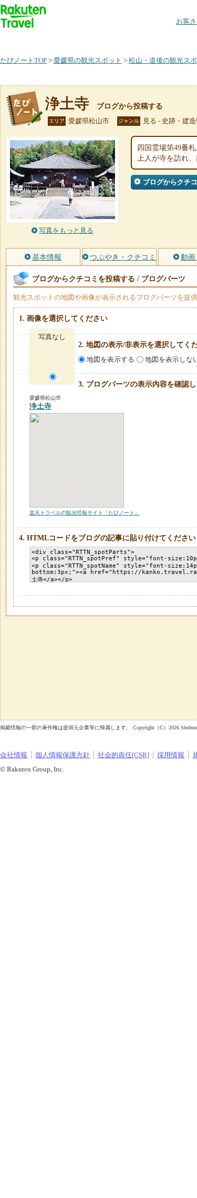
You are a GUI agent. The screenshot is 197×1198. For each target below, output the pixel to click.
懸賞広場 (123, 39)
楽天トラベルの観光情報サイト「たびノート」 (84, 513)
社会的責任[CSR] (123, 755)
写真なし (52, 337)
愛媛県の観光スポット (88, 60)
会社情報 (13, 755)
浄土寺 (67, 103)
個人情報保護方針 (62, 755)
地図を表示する (110, 359)
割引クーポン (166, 39)
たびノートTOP (23, 60)
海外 (80, 39)
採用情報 (170, 755)
